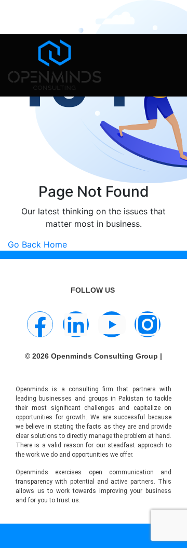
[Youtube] (112, 324)
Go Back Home (37, 244)
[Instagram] (148, 324)
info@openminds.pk (73, 12)
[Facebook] (40, 324)
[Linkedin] (76, 324)
